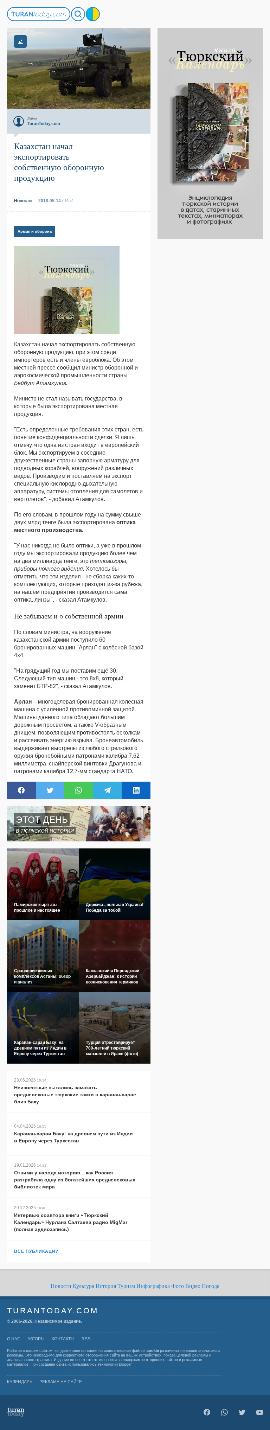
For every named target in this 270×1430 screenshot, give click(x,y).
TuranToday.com (52, 1310)
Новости (61, 1286)
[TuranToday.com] (38, 14)
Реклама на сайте (60, 1381)
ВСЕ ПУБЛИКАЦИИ (36, 1251)
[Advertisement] (210, 344)
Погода (210, 1286)
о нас (13, 1338)
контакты (63, 1338)
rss (86, 1338)
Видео (192, 1286)
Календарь (19, 1381)
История (106, 1286)
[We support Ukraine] (93, 14)
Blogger (125, 1364)
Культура (83, 1286)
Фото (177, 1286)
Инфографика (153, 1286)
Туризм (126, 1286)
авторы (36, 1338)
